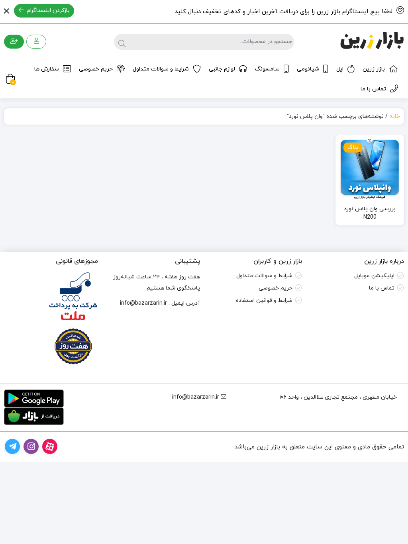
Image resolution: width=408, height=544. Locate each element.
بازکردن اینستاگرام (47, 10)
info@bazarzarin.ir (143, 303)
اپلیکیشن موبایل (374, 276)
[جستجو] (121, 42)
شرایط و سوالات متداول (161, 69)
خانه (394, 116)
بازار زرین (374, 69)
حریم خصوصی (96, 69)
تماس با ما (373, 89)
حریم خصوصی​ (275, 288)
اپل (339, 69)
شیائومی (308, 69)
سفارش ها (46, 69)
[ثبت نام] (14, 42)
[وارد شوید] (36, 42)
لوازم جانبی (222, 69)
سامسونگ (267, 69)
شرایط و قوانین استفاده (264, 300)
